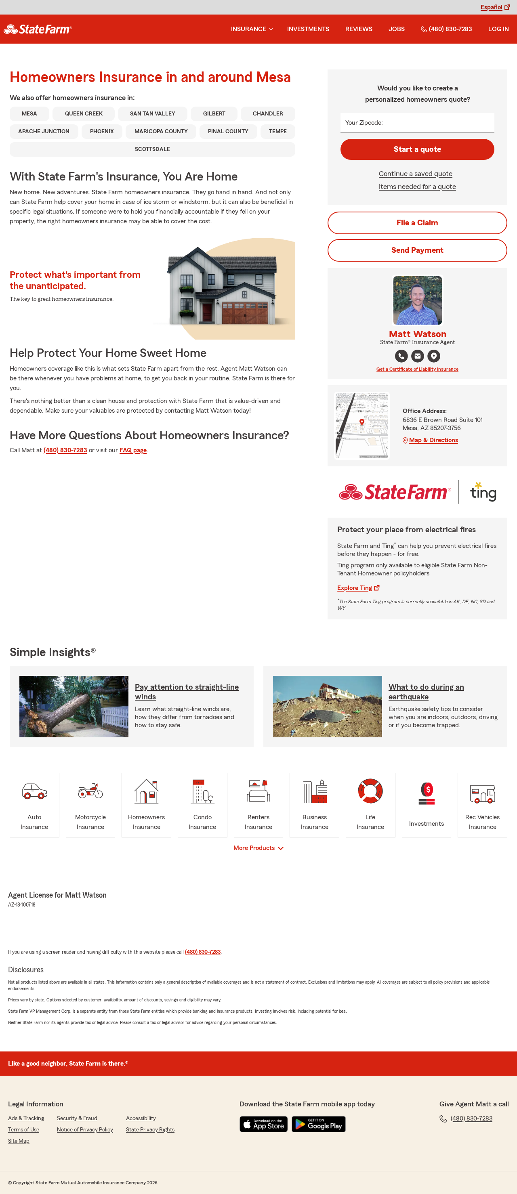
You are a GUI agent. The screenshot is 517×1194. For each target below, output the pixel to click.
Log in (498, 29)
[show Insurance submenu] (269, 29)
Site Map (18, 1141)
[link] (38, 29)
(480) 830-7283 (450, 29)
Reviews (358, 29)
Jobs (397, 29)
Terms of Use (23, 1130)
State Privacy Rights (150, 1130)
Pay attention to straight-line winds (187, 692)
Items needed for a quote (417, 186)
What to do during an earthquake (426, 692)
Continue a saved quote (415, 173)
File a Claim (417, 223)
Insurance (248, 29)
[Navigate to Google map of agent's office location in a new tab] (433, 356)
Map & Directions (433, 440)
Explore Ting (354, 588)
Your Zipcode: (364, 123)
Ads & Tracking (26, 1118)
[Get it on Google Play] (319, 1124)
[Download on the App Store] (264, 1124)
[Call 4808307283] (401, 356)
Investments (308, 29)
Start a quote (417, 149)
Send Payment (417, 250)
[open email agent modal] (417, 357)
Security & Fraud (77, 1118)
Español (491, 7)
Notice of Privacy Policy (85, 1130)
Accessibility (141, 1118)
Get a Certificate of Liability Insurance (417, 369)
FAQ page (133, 450)
